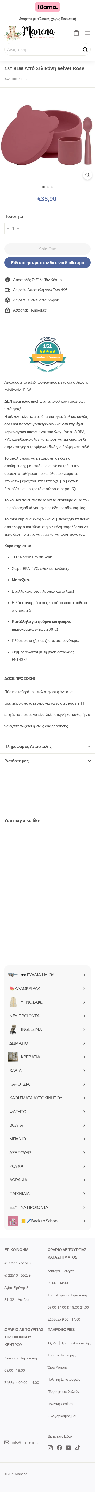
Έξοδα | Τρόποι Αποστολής (69, 1342)
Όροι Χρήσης (58, 1367)
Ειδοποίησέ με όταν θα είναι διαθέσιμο (47, 262)
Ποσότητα (13, 216)
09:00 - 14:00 (58, 1282)
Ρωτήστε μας (16, 761)
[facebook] (50, 1447)
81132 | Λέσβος (16, 1299)
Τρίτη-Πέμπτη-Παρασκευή (67, 1295)
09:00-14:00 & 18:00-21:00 (68, 1307)
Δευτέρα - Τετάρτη (61, 1270)
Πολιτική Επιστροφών (64, 1379)
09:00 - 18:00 (14, 1370)
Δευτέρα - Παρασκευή (20, 1358)
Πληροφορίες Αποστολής (28, 746)
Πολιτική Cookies (60, 1403)
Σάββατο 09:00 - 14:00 (21, 1382)
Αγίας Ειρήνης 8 (16, 1287)
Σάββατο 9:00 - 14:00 (64, 1319)
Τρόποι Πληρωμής (62, 1355)
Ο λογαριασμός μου (63, 1415)
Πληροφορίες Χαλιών (63, 1391)
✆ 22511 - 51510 (17, 1263)
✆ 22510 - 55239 (17, 1275)
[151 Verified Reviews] (48, 374)
